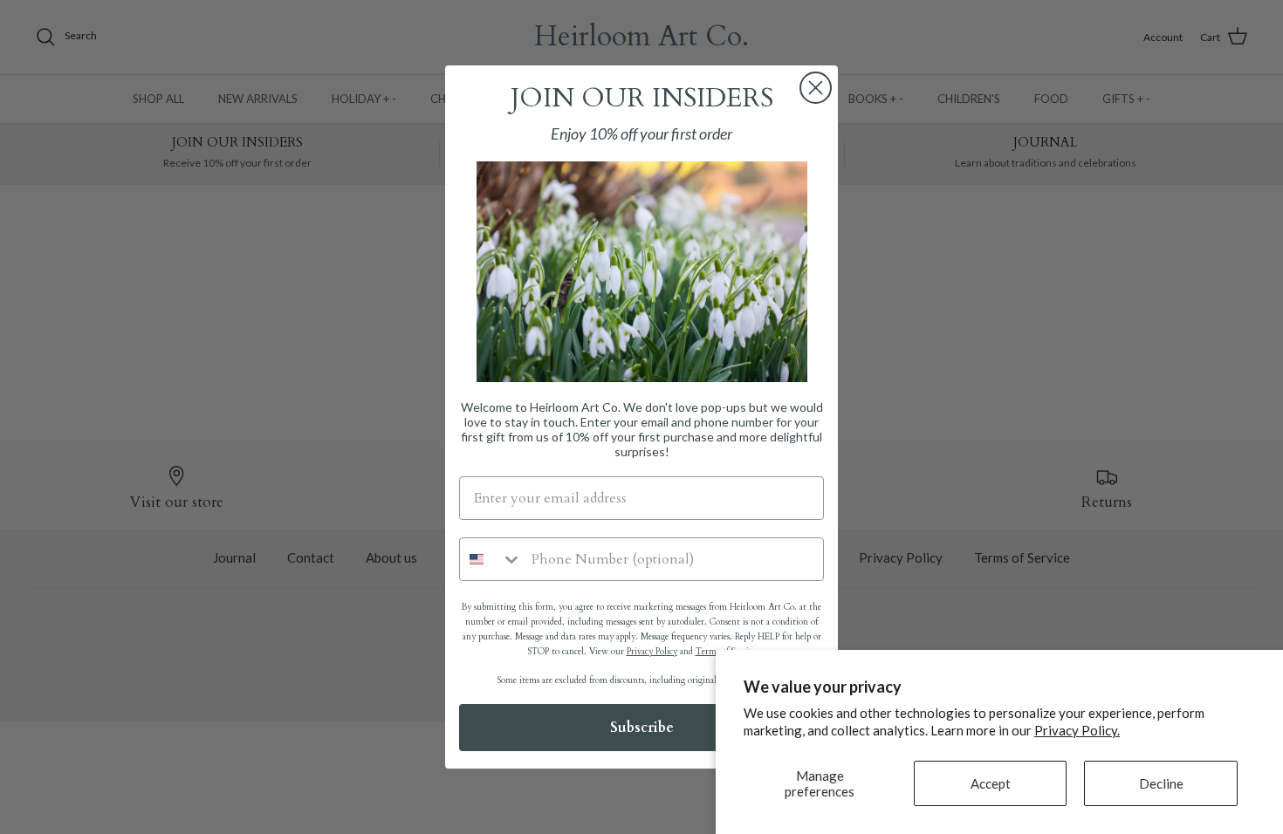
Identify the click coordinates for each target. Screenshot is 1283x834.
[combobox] (491, 559)
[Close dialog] (815, 87)
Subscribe (642, 727)
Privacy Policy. (1077, 730)
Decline (1161, 783)
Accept (991, 783)
